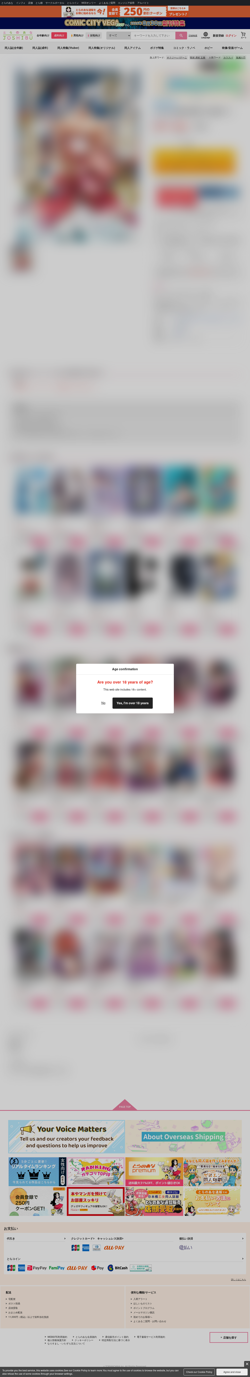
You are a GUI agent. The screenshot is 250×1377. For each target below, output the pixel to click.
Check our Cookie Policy (199, 1371)
